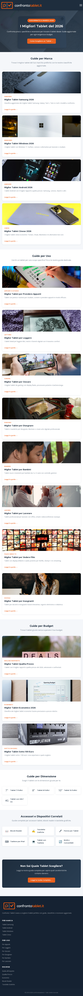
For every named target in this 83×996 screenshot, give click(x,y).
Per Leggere (6, 948)
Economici (5, 978)
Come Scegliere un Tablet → (41, 41)
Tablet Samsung (7, 924)
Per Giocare (6, 951)
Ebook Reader (7, 981)
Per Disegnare (7, 954)
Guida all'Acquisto (8, 971)
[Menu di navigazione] (81, 5)
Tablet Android (7, 928)
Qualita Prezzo (7, 974)
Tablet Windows (7, 931)
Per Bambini (6, 958)
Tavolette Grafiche (8, 984)
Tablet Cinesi (6, 935)
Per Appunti (6, 944)
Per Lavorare (6, 961)
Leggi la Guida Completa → (41, 880)
